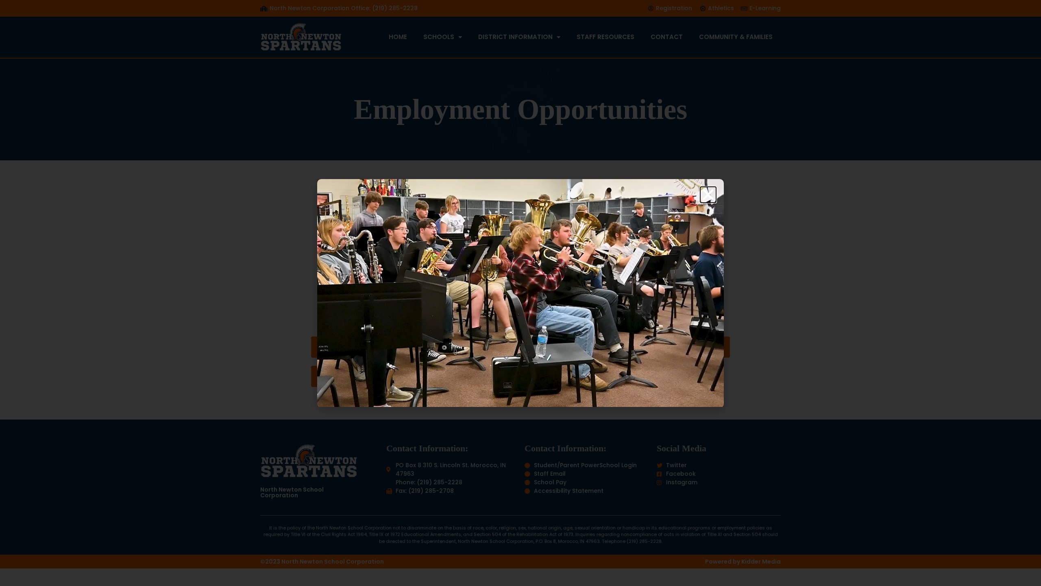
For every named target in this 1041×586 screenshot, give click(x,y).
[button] (708, 194)
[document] (520, 293)
